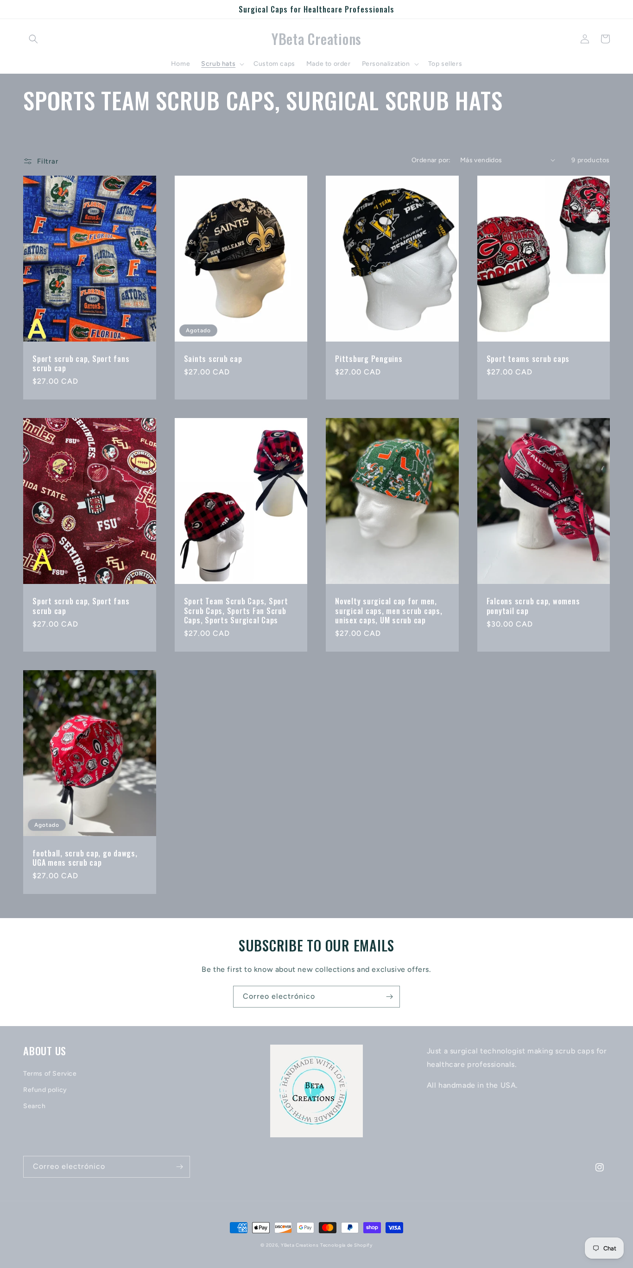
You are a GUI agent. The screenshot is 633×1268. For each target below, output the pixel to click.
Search (34, 1106)
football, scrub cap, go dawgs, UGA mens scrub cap (85, 858)
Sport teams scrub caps (528, 358)
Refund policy (45, 1090)
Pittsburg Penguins (369, 358)
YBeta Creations (300, 1245)
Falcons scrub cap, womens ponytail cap (533, 605)
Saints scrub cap (213, 358)
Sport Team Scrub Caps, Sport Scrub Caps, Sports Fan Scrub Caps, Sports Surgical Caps (236, 610)
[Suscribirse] (389, 997)
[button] (33, 39)
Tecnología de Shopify (346, 1245)
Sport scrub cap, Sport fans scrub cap (80, 363)
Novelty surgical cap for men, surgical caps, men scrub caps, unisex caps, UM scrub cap (389, 610)
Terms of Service (50, 1074)
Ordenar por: (431, 160)
